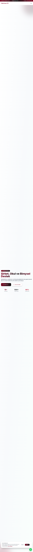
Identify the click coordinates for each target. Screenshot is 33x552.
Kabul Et (27, 544)
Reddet (22, 544)
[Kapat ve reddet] (30, 544)
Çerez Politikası (10, 546)
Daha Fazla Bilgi (17, 284)
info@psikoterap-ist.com (15, 0)
